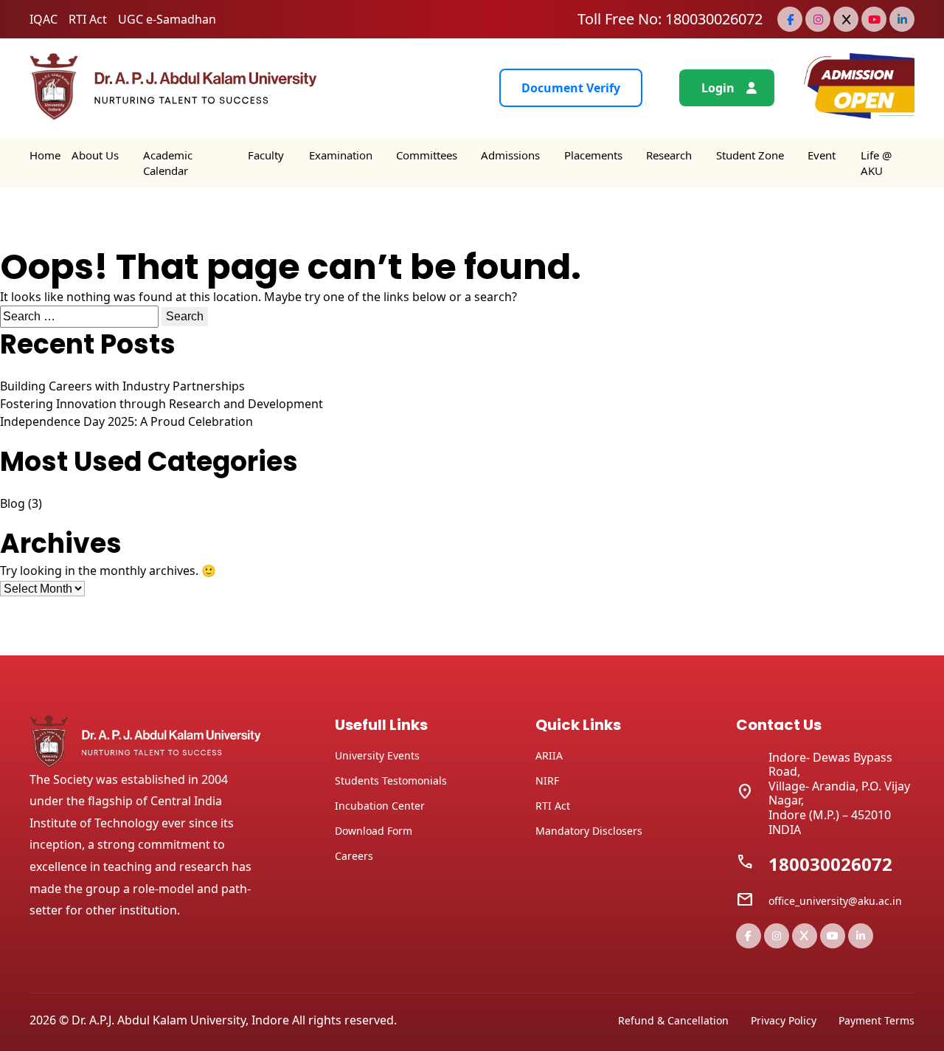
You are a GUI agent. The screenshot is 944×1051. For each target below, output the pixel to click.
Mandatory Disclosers (588, 831)
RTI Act (88, 19)
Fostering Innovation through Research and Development (161, 404)
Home (45, 155)
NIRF (547, 780)
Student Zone (750, 155)
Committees (426, 155)
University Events (377, 755)
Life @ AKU (876, 163)
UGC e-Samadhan (167, 19)
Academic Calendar (167, 163)
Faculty (266, 155)
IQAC (44, 19)
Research (669, 155)
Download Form (373, 831)
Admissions (510, 155)
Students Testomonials (391, 780)
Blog (12, 503)
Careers (354, 856)
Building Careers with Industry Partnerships (122, 386)
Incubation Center (380, 806)
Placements (593, 155)
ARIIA (549, 755)
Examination (340, 155)
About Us (95, 155)
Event (822, 155)
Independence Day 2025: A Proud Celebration (126, 421)
